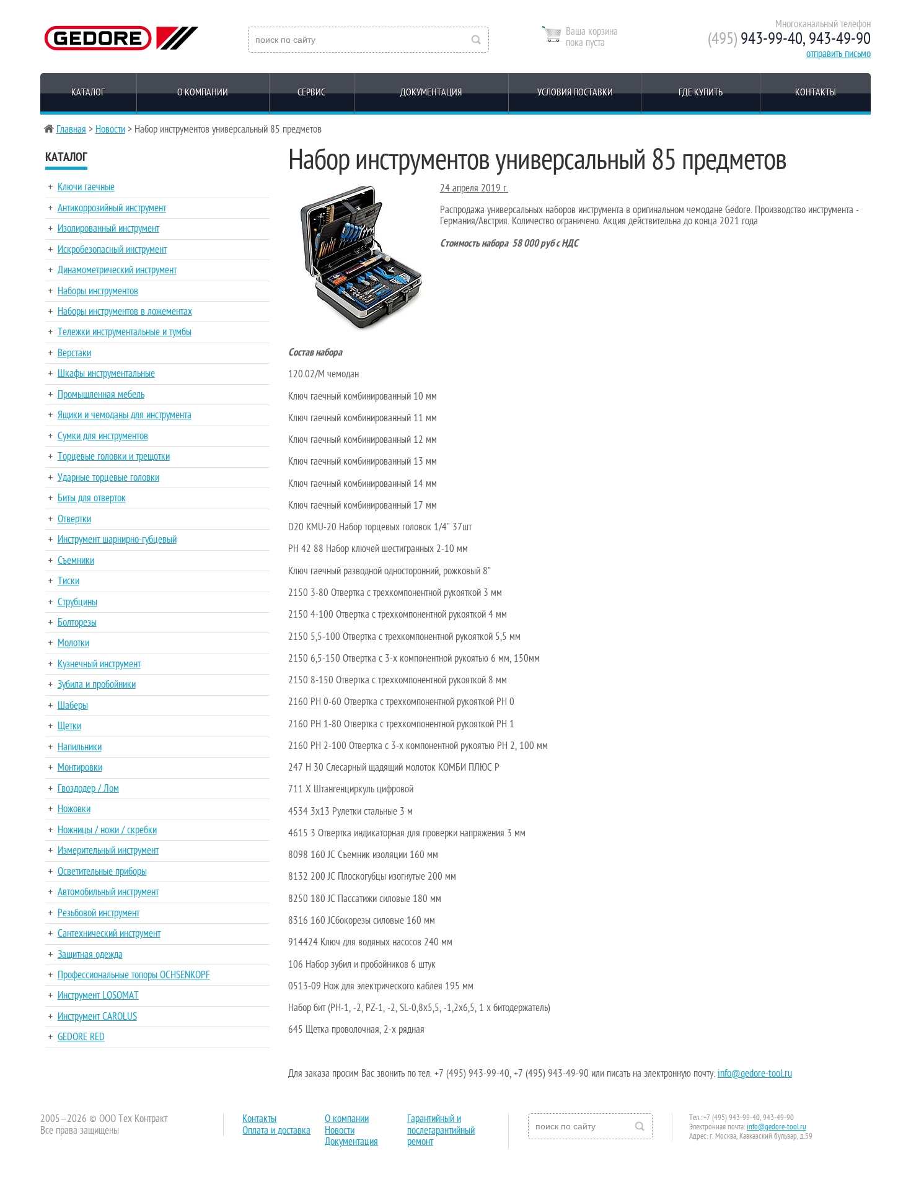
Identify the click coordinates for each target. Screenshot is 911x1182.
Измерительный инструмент (108, 850)
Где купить (701, 92)
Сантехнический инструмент (109, 933)
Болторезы (77, 622)
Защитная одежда (90, 954)
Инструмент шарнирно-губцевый (117, 539)
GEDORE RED (81, 1037)
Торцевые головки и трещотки (114, 456)
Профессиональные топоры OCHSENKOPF (134, 975)
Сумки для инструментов (103, 436)
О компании (202, 92)
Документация (431, 92)
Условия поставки (575, 92)
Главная (71, 129)
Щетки (69, 726)
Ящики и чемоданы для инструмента (124, 415)
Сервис (311, 92)
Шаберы (73, 705)
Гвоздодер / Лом (88, 788)
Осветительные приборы (102, 871)
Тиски (68, 581)
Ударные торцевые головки (108, 477)
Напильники (80, 747)
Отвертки (74, 519)
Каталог (88, 92)
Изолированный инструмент (108, 228)
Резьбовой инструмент (98, 913)
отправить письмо (838, 54)
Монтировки (80, 767)
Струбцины (77, 602)
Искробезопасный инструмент (112, 249)
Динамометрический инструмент (117, 270)
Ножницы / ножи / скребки (107, 830)
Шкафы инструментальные (106, 373)
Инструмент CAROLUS (97, 1016)
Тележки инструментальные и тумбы (124, 332)
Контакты (815, 92)
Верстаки (74, 353)
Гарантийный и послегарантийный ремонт (441, 1130)
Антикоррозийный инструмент (112, 208)
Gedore (119, 36)
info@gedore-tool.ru (755, 1073)
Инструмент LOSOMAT (98, 995)
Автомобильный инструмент (108, 892)
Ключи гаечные (86, 187)
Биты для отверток (92, 498)
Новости (110, 129)
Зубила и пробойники (97, 684)
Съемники (76, 560)
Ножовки (74, 809)
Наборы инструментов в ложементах (125, 311)
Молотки (73, 643)
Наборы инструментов (98, 291)
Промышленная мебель (101, 394)
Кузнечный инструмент (99, 664)
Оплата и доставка (276, 1130)
